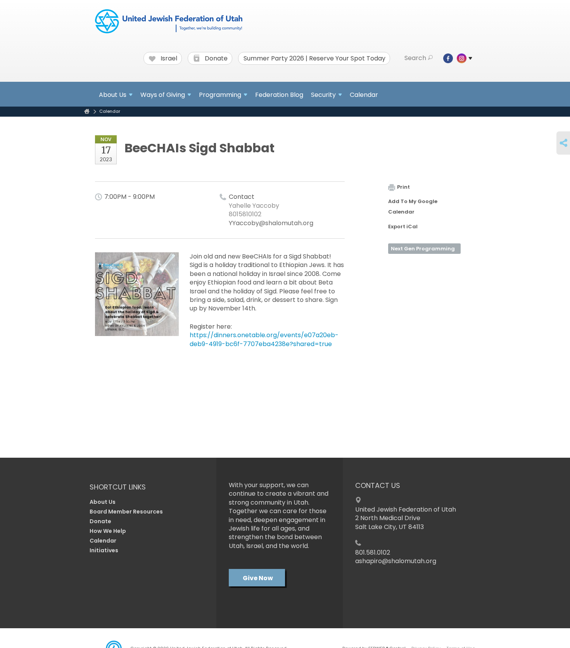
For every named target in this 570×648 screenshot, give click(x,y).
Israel (168, 58)
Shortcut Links (118, 487)
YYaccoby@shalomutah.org (271, 223)
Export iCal (403, 226)
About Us (103, 502)
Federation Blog (279, 94)
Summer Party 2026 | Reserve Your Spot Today (314, 58)
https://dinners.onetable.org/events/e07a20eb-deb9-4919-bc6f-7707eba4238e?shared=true (264, 339)
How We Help (108, 531)
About (112, 94)
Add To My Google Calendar (412, 206)
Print (403, 187)
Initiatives (104, 550)
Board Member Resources (126, 511)
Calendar (364, 94)
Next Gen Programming (423, 248)
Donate (215, 58)
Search (415, 58)
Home (87, 111)
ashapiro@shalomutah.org (395, 561)
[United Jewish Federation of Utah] (168, 22)
